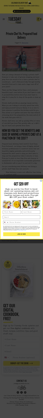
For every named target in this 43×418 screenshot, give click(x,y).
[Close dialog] (41, 181)
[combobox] (6, 222)
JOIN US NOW (21, 234)
